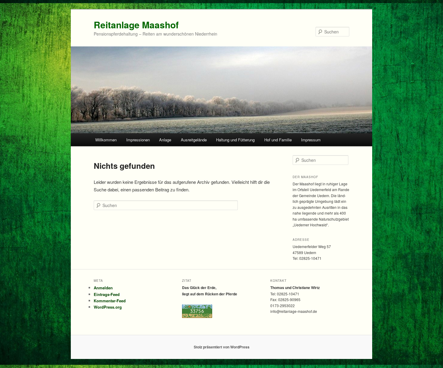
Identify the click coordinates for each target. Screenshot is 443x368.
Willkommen (106, 140)
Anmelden (103, 288)
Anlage (165, 140)
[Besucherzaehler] (197, 316)
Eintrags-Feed (107, 294)
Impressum (311, 140)
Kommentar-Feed (110, 301)
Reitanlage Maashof (136, 24)
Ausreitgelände (194, 140)
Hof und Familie (278, 140)
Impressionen (138, 140)
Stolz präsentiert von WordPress (222, 347)
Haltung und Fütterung (235, 140)
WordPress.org (108, 307)
